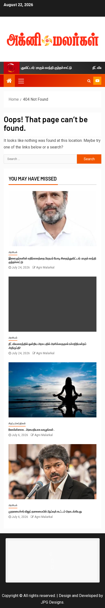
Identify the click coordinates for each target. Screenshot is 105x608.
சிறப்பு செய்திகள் (17, 423)
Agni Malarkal (45, 267)
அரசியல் (13, 252)
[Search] (89, 80)
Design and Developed (78, 595)
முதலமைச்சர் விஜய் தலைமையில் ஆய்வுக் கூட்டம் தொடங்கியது (45, 511)
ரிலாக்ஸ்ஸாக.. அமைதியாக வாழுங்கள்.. (32, 429)
